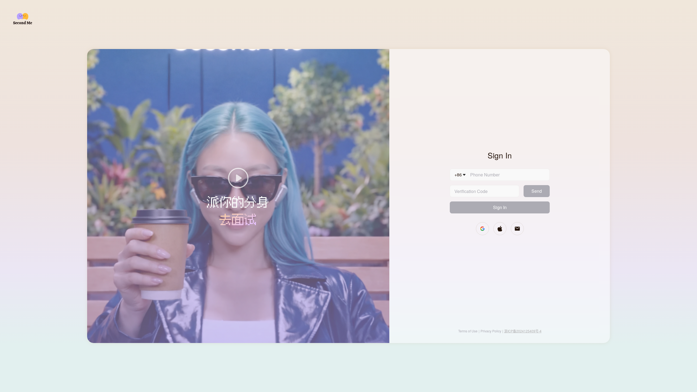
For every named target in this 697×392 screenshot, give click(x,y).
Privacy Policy (491, 331)
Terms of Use (468, 331)
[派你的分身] (238, 178)
